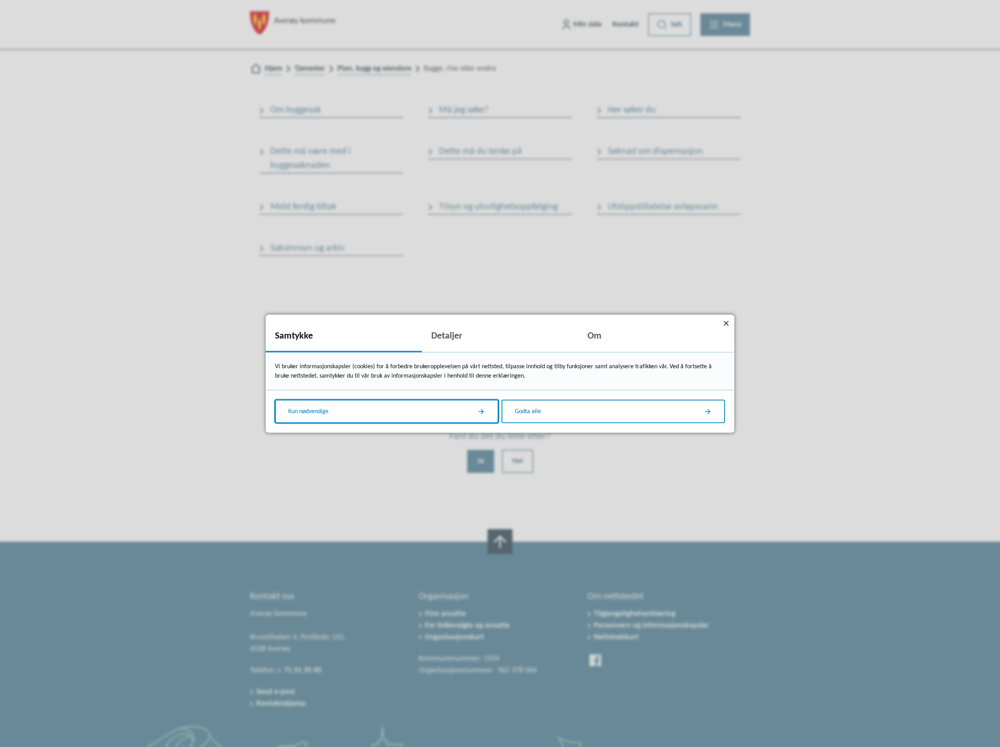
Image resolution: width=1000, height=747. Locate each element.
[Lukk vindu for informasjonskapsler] (726, 322)
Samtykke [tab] (294, 336)
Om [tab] (595, 336)
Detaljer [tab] (446, 336)
